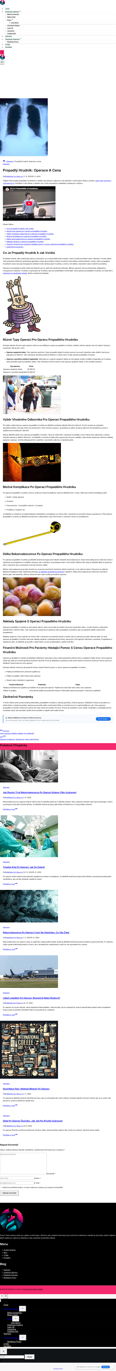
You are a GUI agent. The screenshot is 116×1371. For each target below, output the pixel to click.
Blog (5, 1253)
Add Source (105, 1367)
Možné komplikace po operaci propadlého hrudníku (26, 236)
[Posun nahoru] (2, 1296)
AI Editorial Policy (58, 1368)
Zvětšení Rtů (11, 33)
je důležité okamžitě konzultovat (51, 572)
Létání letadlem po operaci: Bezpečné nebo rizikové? (31, 998)
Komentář (51, 1174)
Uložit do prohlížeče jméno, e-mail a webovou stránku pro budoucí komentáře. (32, 1187)
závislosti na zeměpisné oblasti (15, 273)
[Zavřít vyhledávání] (3, 1351)
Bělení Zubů (11, 17)
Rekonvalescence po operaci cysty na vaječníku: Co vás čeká (36, 932)
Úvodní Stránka (9, 1250)
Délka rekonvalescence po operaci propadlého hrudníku (28, 239)
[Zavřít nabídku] (0, 1300)
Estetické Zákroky (10, 1272)
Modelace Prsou (12, 42)
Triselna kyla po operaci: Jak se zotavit (24, 867)
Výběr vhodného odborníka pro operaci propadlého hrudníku (30, 234)
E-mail (37, 1183)
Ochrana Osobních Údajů (33, 1289)
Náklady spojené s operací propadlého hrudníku (25, 242)
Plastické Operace (11, 1275)
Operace (8, 36)
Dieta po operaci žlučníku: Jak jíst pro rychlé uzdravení (33, 1121)
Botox (9, 1319)
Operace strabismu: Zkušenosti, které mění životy (19, 738)
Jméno (37, 1178)
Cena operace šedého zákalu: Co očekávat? (17, 732)
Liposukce (10, 31)
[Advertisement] (58, 78)
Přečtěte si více (10, 809)
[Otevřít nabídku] (2, 62)
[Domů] (4, 161)
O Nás (7, 44)
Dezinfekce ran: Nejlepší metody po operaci (26, 1088)
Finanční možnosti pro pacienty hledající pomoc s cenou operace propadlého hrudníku (40, 244)
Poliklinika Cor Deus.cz (14, 176)
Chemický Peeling (13, 25)
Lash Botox (15, 23)
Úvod (7, 9)
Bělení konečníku (13, 14)
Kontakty (8, 47)
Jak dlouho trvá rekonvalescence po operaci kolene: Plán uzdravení (39, 792)
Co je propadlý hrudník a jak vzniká (20, 229)
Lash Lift (10, 28)
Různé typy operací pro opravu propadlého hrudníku (27, 231)
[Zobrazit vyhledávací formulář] (2, 52)
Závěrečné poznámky (15, 247)
